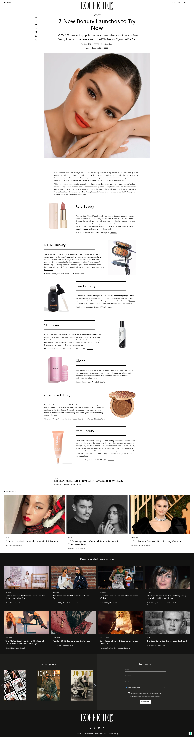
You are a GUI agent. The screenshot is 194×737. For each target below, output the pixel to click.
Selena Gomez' (113, 216)
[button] (94, 685)
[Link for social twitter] (90, 729)
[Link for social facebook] (95, 729)
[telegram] (36, 40)
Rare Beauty (59, 481)
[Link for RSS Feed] (104, 728)
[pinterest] (36, 25)
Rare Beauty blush (131, 173)
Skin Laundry (108, 307)
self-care (93, 370)
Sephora (113, 233)
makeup (91, 481)
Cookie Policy (113, 733)
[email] (36, 17)
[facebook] (36, 21)
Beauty (97, 15)
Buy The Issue (177, 3)
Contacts (79, 733)
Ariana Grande (71, 254)
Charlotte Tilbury (62, 484)
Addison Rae (76, 484)
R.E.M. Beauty (78, 274)
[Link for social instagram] (99, 729)
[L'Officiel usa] (97, 5)
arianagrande (102, 481)
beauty (112, 481)
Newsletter (89, 733)
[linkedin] (36, 28)
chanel (119, 481)
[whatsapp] (36, 36)
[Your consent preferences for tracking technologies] (190, 733)
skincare (83, 481)
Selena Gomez (72, 481)
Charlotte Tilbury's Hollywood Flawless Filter (73, 175)
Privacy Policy (156, 696)
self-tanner (91, 342)
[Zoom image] (58, 215)
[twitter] (36, 32)
